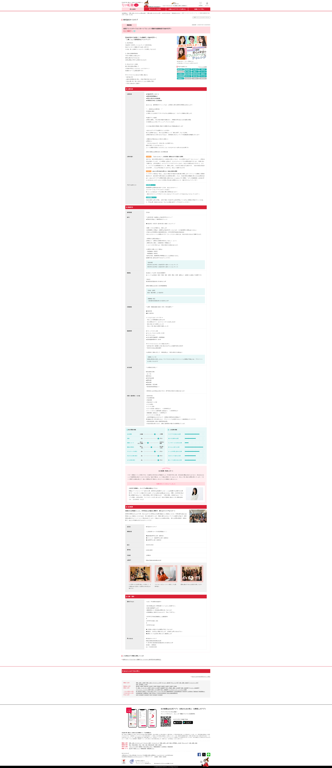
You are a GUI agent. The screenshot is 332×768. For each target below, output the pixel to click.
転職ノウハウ (125, 748)
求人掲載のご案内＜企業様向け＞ (180, 5)
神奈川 (133, 744)
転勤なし (145, 691)
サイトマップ (169, 5)
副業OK (140, 746)
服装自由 (196, 691)
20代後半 (141, 695)
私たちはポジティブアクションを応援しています (163, 763)
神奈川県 (146, 686)
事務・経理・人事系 (140, 682)
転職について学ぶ (199, 9)
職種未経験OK (170, 691)
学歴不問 (184, 691)
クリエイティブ (155, 743)
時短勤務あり (202, 691)
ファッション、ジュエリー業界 (143, 689)
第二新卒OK (139, 691)
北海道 (175, 686)
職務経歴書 (143, 748)
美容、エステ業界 (155, 689)
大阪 (146, 744)
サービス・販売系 (166, 682)
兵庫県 (167, 686)
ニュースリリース (160, 755)
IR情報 (160, 756)
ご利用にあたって (125, 755)
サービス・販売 (147, 743)
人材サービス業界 (155, 688)
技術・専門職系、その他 (141, 684)
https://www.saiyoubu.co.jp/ (153, 560)
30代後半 (160, 695)
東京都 (137, 686)
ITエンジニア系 (174, 682)
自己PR (131, 748)
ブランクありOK (162, 691)
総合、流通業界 (164, 689)
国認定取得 (170, 746)
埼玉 (140, 744)
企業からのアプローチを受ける (177, 9)
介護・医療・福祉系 (183, 682)
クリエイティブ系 (193, 682)
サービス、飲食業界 (194, 688)
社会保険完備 (139, 693)
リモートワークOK (133, 746)
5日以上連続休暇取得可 (172, 693)
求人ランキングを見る (155, 9)
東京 (130, 744)
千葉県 (154, 686)
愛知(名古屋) (151, 744)
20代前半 (146, 695)
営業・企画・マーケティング (135, 743)
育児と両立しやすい (152, 691)
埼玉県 (150, 686)
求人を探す (133, 9)
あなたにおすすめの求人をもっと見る (201, 676)
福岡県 (163, 686)
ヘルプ (164, 5)
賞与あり (154, 693)
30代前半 (155, 695)
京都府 (171, 686)
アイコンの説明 (203, 66)
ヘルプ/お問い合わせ (169, 755)
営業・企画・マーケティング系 (153, 682)
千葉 (143, 744)
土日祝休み (190, 691)
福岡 (156, 744)
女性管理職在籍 (177, 691)
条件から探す (125, 746)
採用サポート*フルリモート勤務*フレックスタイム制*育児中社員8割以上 (142, 659)
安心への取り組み (133, 755)
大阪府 (141, 686)
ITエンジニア (185, 743)
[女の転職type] (124, 756)
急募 (150, 693)
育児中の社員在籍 (161, 693)
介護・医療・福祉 (193, 743)
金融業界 (163, 688)
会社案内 (156, 756)
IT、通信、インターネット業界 (143, 688)
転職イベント (137, 748)
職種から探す (125, 743)
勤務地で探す (125, 744)
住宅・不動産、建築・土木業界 (173, 688)
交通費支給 (145, 693)
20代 (137, 695)
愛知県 (158, 686)
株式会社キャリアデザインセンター (135, 756)
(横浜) (136, 744)
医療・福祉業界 (184, 688)
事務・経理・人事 (164, 743)
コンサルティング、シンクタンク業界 (178, 689)
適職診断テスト (150, 748)
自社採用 (164, 756)
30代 (151, 695)
